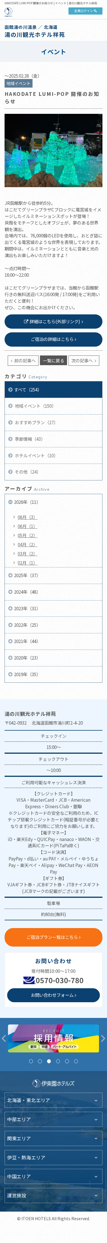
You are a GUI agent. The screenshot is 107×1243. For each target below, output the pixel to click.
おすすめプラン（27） (36, 422)
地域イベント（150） (35, 406)
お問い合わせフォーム (52, 995)
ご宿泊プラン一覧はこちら (52, 937)
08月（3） (27, 517)
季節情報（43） (29, 439)
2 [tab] (40, 1061)
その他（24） (27, 471)
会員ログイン (83, 10)
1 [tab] (31, 1061)
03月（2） (27, 553)
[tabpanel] (53, 1038)
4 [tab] (58, 1061)
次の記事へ (82, 360)
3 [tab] (49, 1061)
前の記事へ (24, 360)
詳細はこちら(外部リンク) (55, 321)
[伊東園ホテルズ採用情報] (53, 1038)
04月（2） (27, 544)
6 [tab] (76, 1061)
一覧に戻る (53, 360)
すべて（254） (28, 389)
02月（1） (27, 562)
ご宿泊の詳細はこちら (52, 339)
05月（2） (27, 535)
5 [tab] (67, 1061)
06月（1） (27, 526)
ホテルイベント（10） (36, 455)
